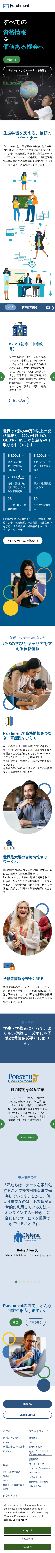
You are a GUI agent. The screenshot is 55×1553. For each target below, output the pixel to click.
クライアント (35, 1477)
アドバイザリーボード (39, 1468)
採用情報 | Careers (38, 1481)
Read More (27, 1137)
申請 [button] (15, 1322)
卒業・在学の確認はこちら (17, 83)
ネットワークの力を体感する (23, 540)
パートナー (34, 1472)
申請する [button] (12, 59)
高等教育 (33, 1437)
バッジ (6, 1480)
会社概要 (33, 1459)
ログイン (7, 1442)
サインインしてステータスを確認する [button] (27, 72)
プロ (31, 1442)
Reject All (27, 1546)
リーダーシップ (36, 1463)
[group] (27, 1115)
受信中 (6, 1476)
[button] (16, 1281)
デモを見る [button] (35, 1322)
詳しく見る (19, 400)
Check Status (27, 1414)
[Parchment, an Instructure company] (16, 6)
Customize (27, 1538)
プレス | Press (36, 1486)
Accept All (27, 1530)
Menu (50, 6)
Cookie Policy (20, 1519)
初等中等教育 (35, 1446)
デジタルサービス (11, 1471)
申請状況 (27, 1404)
